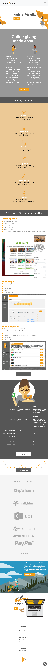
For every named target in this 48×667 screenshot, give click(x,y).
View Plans (24, 454)
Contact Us (22, 644)
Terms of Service (23, 631)
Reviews (21, 642)
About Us (21, 639)
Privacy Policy (23, 633)
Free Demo (8, 18)
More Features (24, 374)
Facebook (23, 650)
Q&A (20, 629)
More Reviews (24, 470)
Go (16, 608)
